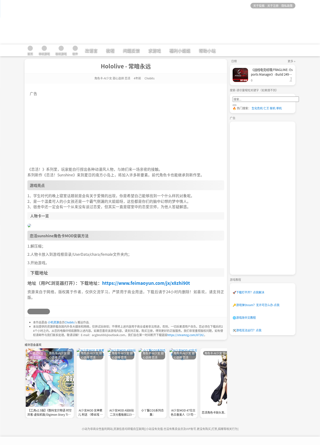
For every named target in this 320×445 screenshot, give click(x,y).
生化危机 (257, 108)
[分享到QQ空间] (36, 311)
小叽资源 (53, 322)
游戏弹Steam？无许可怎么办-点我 (256, 305)
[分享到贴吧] (47, 311)
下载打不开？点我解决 (248, 292)
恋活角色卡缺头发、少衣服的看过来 (224, 412)
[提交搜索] (234, 105)
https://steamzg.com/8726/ (185, 335)
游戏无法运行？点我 (247, 330)
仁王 (266, 108)
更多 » (291, 61)
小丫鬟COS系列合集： (152, 412)
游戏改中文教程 (244, 317)
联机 (272, 108)
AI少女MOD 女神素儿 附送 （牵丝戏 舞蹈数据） (90, 412)
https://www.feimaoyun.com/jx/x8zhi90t (146, 283)
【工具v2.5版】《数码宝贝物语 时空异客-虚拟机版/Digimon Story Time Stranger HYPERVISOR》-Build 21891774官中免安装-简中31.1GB (49, 412)
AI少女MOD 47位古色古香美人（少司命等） (183, 412)
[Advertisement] (126, 129)
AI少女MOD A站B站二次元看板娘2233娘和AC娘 (121, 412)
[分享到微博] (30, 311)
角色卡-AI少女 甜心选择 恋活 (112, 78)
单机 (279, 108)
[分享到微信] (41, 311)
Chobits (70, 322)
